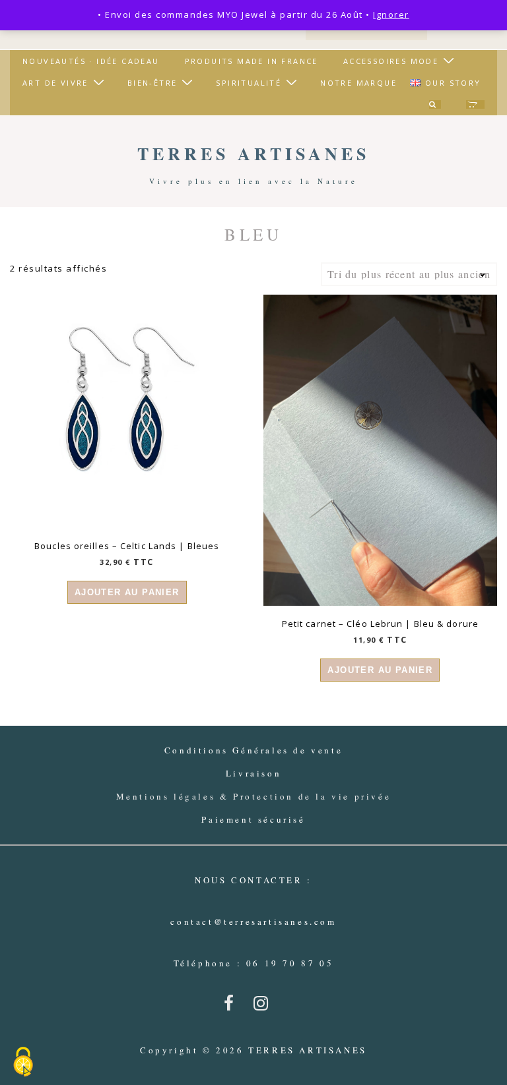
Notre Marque (358, 83)
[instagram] (264, 1007)
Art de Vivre (55, 83)
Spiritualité (248, 83)
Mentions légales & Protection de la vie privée (253, 796)
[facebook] (234, 1007)
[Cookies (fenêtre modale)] (23, 1062)
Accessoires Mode (390, 61)
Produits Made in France (251, 61)
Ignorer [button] (391, 14)
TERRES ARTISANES (253, 153)
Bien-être (152, 83)
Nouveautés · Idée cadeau (91, 61)
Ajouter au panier (127, 592)
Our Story (453, 83)
